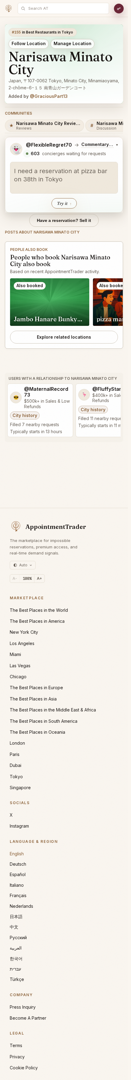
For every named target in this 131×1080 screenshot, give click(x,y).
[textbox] (64, 178)
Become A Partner (28, 1018)
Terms (16, 1045)
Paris (14, 754)
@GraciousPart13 (49, 96)
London (17, 743)
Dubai (15, 765)
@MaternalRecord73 (46, 392)
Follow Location (29, 43)
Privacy (17, 1056)
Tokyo (16, 776)
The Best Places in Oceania (37, 732)
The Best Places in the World (39, 610)
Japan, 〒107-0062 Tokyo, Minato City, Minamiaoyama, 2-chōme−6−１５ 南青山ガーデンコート (64, 84)
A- (14, 578)
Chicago (18, 676)
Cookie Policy (24, 1067)
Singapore (20, 787)
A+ (39, 578)
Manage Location (72, 43)
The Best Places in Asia (33, 698)
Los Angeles (22, 643)
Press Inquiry (23, 1007)
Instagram (19, 826)
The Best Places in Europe (36, 687)
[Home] (8, 8)
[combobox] (67, 8)
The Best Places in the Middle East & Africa (53, 709)
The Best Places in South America (43, 721)
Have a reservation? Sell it (64, 220)
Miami (15, 654)
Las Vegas (20, 665)
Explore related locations (64, 337)
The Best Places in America (37, 621)
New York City (24, 632)
